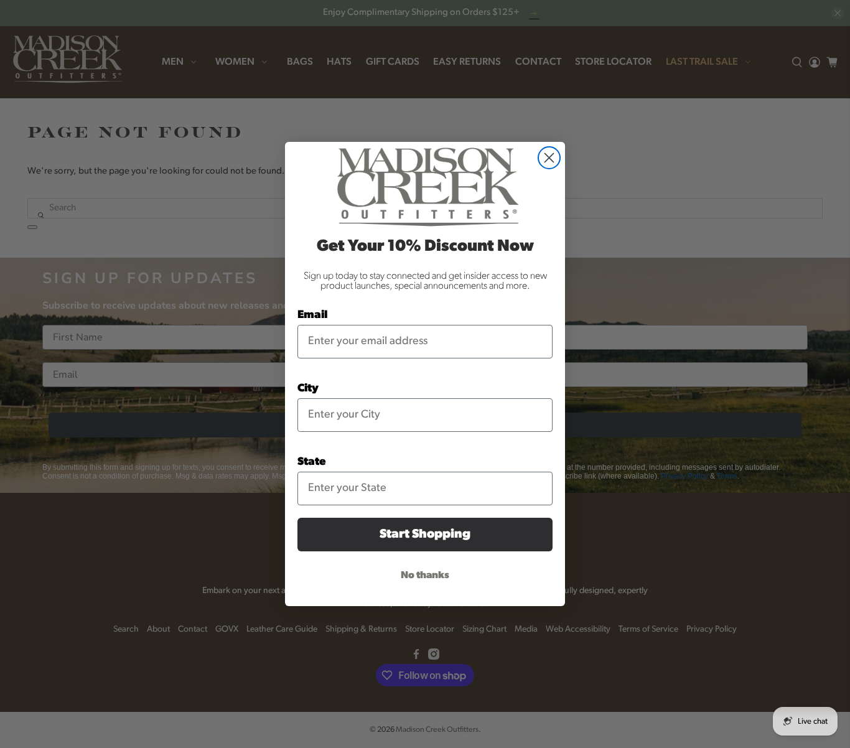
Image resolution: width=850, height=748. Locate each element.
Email (312, 315)
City (308, 389)
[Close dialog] (549, 158)
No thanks (425, 576)
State (311, 462)
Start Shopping (425, 534)
